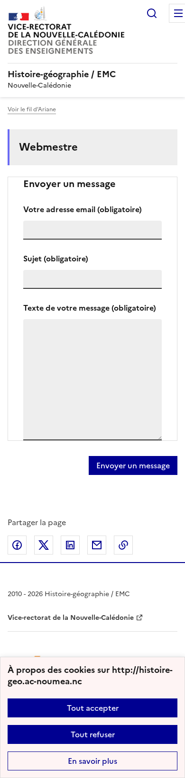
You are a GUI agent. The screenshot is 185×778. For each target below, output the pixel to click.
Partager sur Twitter (43, 545)
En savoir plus (92, 761)
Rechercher (151, 13)
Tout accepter (93, 708)
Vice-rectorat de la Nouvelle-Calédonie (71, 618)
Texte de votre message (89, 307)
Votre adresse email (82, 209)
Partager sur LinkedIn (70, 545)
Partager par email (96, 545)
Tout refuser (93, 734)
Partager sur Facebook (17, 545)
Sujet (55, 258)
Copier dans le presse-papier (123, 545)
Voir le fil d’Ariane (32, 109)
